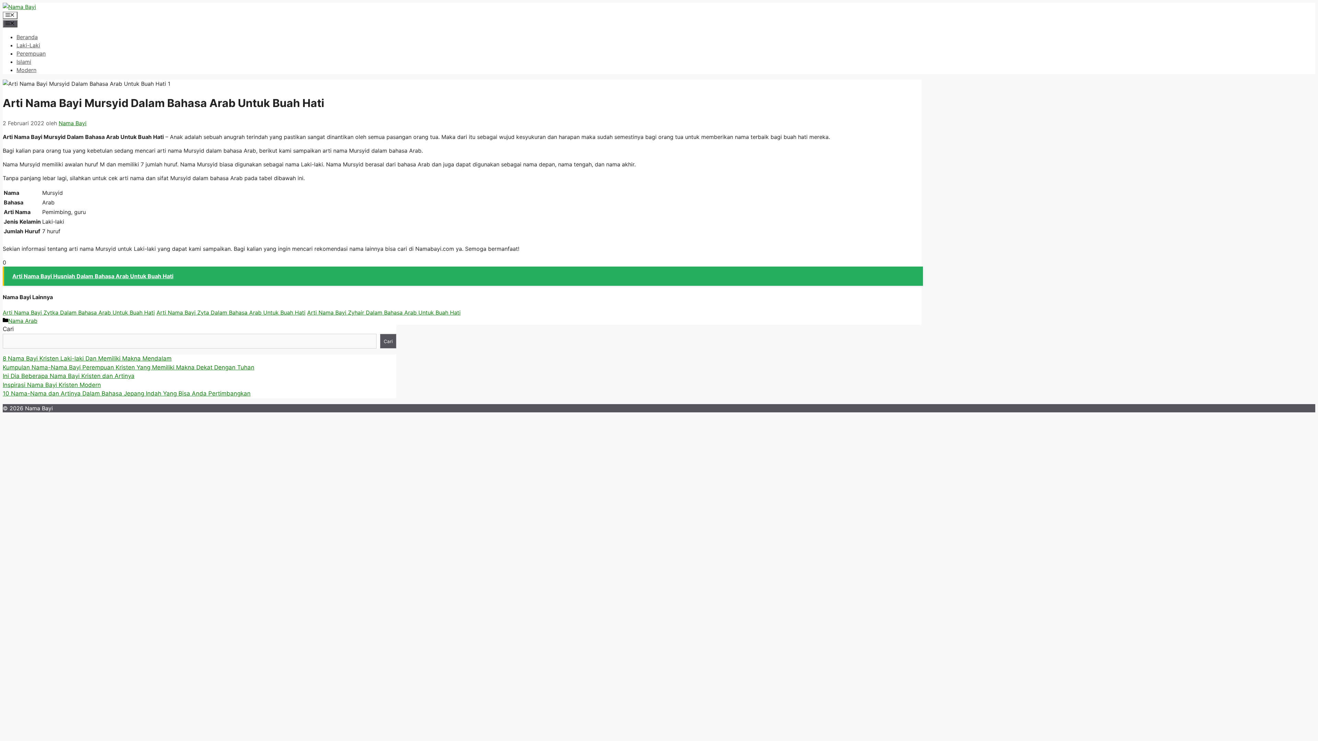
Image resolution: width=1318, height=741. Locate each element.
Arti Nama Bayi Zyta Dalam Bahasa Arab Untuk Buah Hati (231, 312)
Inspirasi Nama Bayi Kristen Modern (52, 384)
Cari (8, 329)
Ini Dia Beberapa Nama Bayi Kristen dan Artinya (69, 376)
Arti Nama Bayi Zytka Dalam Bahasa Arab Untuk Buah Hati (79, 312)
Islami (23, 61)
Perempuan (31, 53)
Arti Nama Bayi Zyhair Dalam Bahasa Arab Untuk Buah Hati (384, 312)
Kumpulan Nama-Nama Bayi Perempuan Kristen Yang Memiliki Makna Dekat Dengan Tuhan (128, 367)
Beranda (27, 37)
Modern (26, 70)
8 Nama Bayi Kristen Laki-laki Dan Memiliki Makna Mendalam (87, 358)
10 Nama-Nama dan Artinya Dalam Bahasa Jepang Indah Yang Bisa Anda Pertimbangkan (127, 393)
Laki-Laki (28, 45)
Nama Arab (22, 320)
